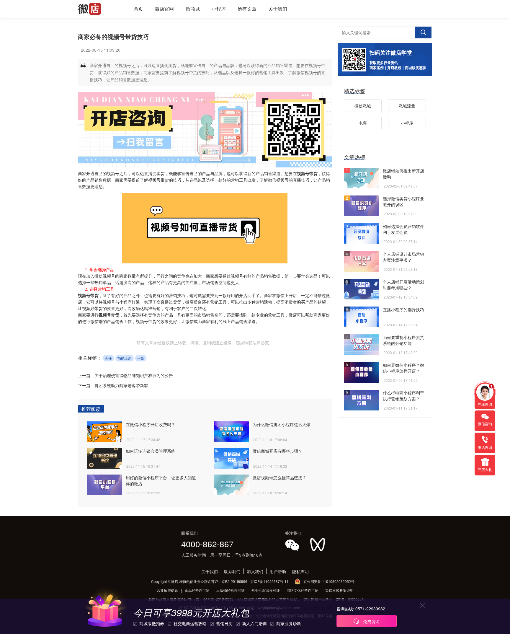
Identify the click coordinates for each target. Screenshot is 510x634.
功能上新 (124, 358)
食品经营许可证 (197, 590)
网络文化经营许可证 (302, 590)
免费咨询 (371, 621)
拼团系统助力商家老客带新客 (121, 385)
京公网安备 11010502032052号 (328, 581)
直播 (108, 358)
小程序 (219, 8)
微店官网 (164, 8)
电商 (363, 123)
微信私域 (362, 106)
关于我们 (277, 8)
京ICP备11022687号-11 (269, 581)
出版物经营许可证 (230, 590)
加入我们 (255, 571)
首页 (138, 8)
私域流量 (407, 106)
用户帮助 (277, 571)
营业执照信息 (167, 590)
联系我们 (232, 571)
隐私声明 (300, 571)
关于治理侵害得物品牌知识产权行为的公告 (133, 375)
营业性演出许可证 (265, 590)
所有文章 (247, 8)
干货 (140, 358)
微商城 (193, 8)
